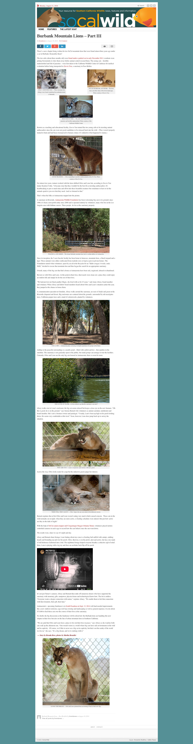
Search (141, 5)
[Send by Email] (111, 46)
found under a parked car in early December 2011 (85, 58)
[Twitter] (151, 5)
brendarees (42, 41)
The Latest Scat (68, 29)
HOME (41, 29)
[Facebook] (148, 5)
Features (52, 29)
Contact (99, 727)
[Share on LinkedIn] (62, 46)
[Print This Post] (104, 46)
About (92, 727)
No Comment (63, 41)
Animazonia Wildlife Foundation (66, 200)
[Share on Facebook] (40, 46)
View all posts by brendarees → (53, 718)
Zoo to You (67, 66)
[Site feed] (154, 5)
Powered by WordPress (140, 740)
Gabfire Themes (152, 740)
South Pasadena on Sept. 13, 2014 (78, 606)
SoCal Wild (45, 740)
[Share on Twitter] (47, 46)
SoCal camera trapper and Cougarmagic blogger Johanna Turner (71, 525)
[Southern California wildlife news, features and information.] (96, 17)
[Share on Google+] (55, 46)
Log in (131, 740)
